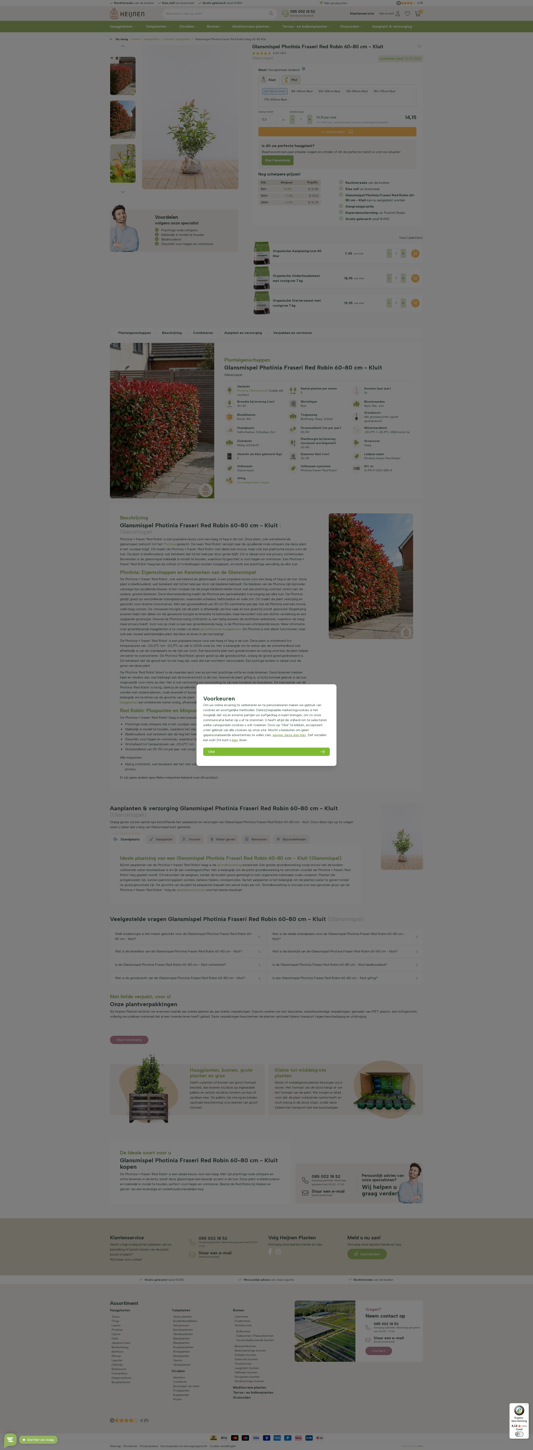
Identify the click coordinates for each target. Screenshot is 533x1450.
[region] (266, 725)
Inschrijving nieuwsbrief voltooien (266, 109)
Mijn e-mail (237, 85)
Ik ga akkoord (243, 100)
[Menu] (526, 1405)
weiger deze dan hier (289, 735)
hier (235, 740)
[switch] (519, 1434)
